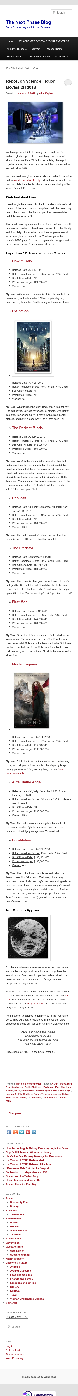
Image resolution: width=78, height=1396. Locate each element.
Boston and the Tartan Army (22, 1176)
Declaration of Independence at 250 (26, 1172)
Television (16, 1234)
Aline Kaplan (46, 93)
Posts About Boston (40, 56)
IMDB (17, 1090)
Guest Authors (14, 1246)
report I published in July (26, 180)
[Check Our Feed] (15, 1134)
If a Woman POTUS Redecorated (25, 1160)
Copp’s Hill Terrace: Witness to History (28, 1152)
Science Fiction (33, 1083)
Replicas (28, 1094)
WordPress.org (14, 1358)
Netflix (18, 1094)
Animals (15, 1266)
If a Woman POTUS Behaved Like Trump (29, 1164)
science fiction (61, 1094)
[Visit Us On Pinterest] (28, 1134)
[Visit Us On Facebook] (9, 1134)
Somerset (11, 1303)
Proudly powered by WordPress (39, 1376)
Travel (13, 1295)
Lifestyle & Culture (16, 1262)
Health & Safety (15, 1258)
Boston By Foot (19, 1202)
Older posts (13, 1113)
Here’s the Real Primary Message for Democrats (34, 1156)
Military (14, 1287)
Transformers (49, 1097)
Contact (36, 48)
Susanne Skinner (20, 1254)
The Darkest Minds (16, 1097)
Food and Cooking (21, 1275)
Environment (13, 1238)
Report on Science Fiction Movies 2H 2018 (31, 84)
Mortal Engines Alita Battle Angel (53, 1090)
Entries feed (13, 1350)
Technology (17, 1214)
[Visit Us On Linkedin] (34, 1134)
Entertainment (14, 1218)
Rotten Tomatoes (43, 1094)
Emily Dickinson (33, 1087)
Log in (9, 1346)
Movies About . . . (15, 56)
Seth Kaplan (17, 1250)
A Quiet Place (35, 1003)
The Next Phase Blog (28, 22)
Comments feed (15, 1354)
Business (11, 1210)
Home (10, 41)
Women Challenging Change (27, 1299)
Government (13, 1242)
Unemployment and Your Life (23, 1180)
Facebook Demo (53, 48)
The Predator (34, 1097)
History (14, 1206)
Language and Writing (23, 1283)
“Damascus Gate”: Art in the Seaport (27, 1168)
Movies (20, 1083)
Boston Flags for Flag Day (21, 1184)
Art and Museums (20, 1270)
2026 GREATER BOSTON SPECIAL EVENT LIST (44, 41)
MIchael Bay (28, 1090)
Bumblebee (17, 1087)
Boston (10, 1198)
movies (10, 1094)
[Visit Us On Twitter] (21, 1134)
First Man (60, 1087)
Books (14, 1222)
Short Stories (62, 56)
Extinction (48, 1087)
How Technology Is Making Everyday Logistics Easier (37, 1148)
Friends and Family (21, 1279)
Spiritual (15, 1291)
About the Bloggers (17, 48)
